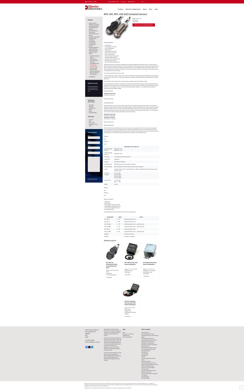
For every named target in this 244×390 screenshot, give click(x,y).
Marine (90, 109)
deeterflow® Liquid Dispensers (93, 28)
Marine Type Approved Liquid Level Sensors (93, 48)
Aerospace (91, 106)
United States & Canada (92, 1)
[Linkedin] (92, 347)
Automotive (91, 105)
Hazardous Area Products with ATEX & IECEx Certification (94, 38)
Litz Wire (91, 46)
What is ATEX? (92, 122)
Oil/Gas (90, 111)
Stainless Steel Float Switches (147, 366)
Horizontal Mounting (145, 350)
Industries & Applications (133, 9)
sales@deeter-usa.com (94, 342)
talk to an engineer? (92, 180)
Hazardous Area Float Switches (147, 343)
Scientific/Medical (93, 112)
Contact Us (124, 1)
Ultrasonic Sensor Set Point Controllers (94, 73)
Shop (156, 9)
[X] (89, 347)
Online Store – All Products (128, 334)
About (145, 9)
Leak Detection (92, 41)
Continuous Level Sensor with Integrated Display (94, 25)
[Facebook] (86, 347)
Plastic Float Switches (145, 361)
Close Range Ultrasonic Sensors (95, 56)
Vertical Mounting (145, 376)
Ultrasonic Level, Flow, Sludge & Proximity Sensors (93, 52)
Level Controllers (92, 43)
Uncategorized (92, 76)
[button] (128, 19)
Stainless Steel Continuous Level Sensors (149, 364)
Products (120, 9)
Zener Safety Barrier (145, 378)
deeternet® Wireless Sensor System (93, 31)
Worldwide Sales (126, 335)
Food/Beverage (92, 108)
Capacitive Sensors (93, 23)
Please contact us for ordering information (144, 25)
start (90, 93)
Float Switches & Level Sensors (93, 34)
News (150, 9)
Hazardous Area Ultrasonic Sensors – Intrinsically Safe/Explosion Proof (94, 61)
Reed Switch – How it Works (93, 125)
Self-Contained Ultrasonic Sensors (94, 65)
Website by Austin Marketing (99, 388)
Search (142, 2)
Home (124, 332)
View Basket (132, 1)
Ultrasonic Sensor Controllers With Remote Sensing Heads (95, 69)
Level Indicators (92, 44)
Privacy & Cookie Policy (127, 337)
